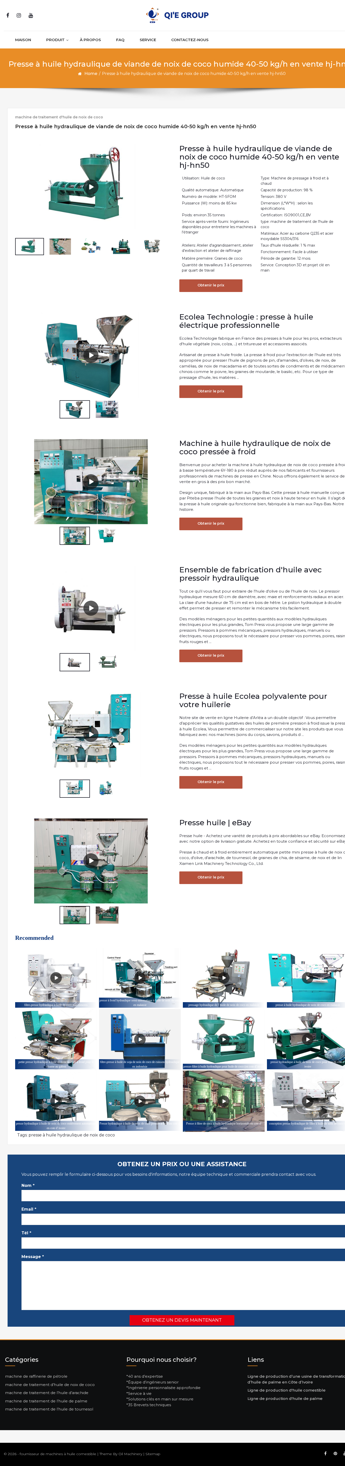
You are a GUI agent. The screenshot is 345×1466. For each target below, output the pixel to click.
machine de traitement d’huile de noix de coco (50, 1384)
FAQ (120, 39)
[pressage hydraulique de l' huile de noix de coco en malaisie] (223, 978)
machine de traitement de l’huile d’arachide (46, 1392)
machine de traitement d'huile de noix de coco (59, 117)
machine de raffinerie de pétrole (36, 1376)
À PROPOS (90, 39)
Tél (26, 1233)
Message (32, 1256)
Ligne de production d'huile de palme (285, 1398)
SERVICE (148, 39)
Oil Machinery (130, 1454)
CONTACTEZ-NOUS (190, 39)
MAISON (23, 39)
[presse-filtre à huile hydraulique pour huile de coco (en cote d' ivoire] (223, 1039)
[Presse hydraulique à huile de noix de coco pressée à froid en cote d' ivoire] (140, 1101)
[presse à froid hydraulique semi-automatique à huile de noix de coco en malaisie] (140, 978)
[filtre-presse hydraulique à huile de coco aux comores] (56, 978)
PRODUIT (55, 39)
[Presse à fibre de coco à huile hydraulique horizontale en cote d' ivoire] (223, 1101)
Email (28, 1209)
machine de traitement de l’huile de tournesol (49, 1409)
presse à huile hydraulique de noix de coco (72, 1135)
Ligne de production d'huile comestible (287, 1390)
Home (90, 73)
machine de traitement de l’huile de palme (46, 1401)
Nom (28, 1185)
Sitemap (152, 1454)
